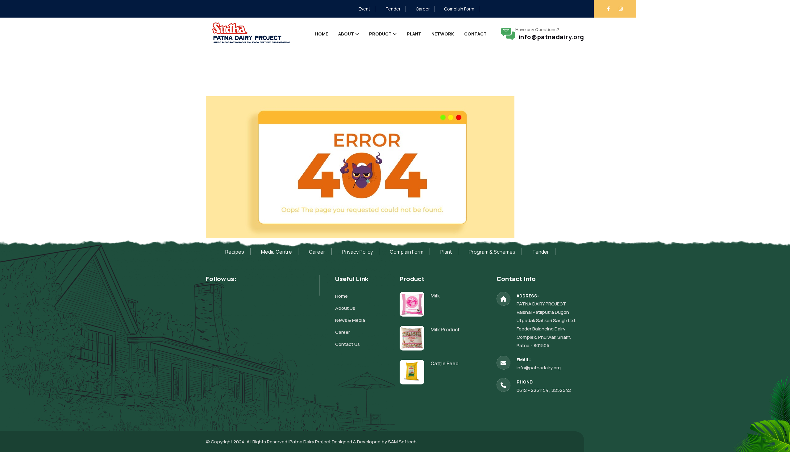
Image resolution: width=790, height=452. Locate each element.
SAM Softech (402, 441)
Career (423, 9)
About (346, 34)
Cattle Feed (444, 363)
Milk (435, 295)
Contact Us (347, 344)
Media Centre (276, 251)
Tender (393, 9)
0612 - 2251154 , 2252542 (544, 390)
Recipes (234, 251)
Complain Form (459, 9)
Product (380, 34)
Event (364, 9)
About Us (345, 308)
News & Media (350, 320)
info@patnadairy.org (549, 37)
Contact (475, 34)
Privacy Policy (357, 251)
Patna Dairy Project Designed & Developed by (338, 441)
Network (442, 34)
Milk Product (445, 329)
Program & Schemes (492, 251)
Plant (414, 34)
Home (321, 34)
